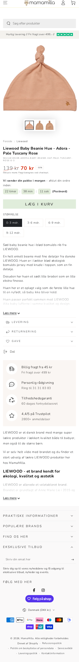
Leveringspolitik (27, 653)
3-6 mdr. (35, 224)
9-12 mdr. (14, 234)
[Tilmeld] (73, 559)
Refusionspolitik (52, 643)
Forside (7, 141)
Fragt (21, 172)
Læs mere (10, 313)
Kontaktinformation (53, 653)
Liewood (22, 141)
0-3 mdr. (14, 224)
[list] (39, 392)
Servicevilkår (65, 648)
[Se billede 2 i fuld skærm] (39, 125)
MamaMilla (27, 638)
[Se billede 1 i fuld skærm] (29, 125)
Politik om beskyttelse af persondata (32, 648)
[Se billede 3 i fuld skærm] (49, 125)
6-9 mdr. (56, 224)
